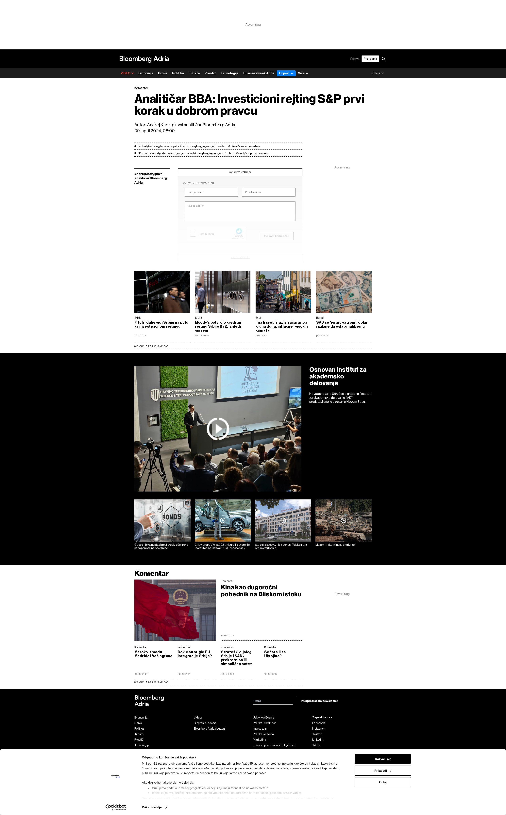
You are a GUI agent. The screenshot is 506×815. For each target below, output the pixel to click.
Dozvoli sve (383, 759)
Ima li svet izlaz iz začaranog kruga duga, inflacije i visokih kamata (282, 326)
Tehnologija (229, 73)
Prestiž (210, 73)
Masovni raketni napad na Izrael (335, 544)
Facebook (318, 723)
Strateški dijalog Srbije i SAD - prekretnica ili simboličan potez (236, 658)
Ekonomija (145, 73)
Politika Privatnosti (265, 723)
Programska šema (205, 723)
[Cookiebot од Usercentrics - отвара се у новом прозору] (115, 807)
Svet (258, 317)
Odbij (383, 782)
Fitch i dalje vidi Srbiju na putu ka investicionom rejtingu (161, 324)
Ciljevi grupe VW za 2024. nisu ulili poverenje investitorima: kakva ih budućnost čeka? (222, 546)
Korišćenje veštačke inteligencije (274, 745)
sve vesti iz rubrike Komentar (151, 682)
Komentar (151, 573)
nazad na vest (240, 257)
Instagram (318, 728)
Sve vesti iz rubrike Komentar (151, 346)
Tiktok (316, 745)
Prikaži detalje (152, 807)
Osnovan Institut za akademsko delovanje (338, 376)
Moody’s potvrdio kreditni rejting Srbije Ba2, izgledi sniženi (218, 326)
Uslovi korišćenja (263, 717)
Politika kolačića (263, 734)
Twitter (317, 734)
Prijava (355, 59)
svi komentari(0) (240, 172)
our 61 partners (159, 763)
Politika (178, 73)
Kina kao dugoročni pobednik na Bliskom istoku (261, 591)
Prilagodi (380, 770)
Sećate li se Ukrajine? (275, 654)
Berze (320, 317)
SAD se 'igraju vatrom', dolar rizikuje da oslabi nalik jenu (342, 324)
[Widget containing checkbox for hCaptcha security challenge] (216, 233)
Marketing (259, 739)
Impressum (260, 728)
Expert (284, 73)
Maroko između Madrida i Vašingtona (153, 654)
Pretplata (370, 59)
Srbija (138, 317)
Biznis (162, 73)
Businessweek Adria (259, 73)
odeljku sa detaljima (275, 798)
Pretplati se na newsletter (319, 701)
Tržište (194, 73)
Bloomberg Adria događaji (210, 728)
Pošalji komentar (276, 236)
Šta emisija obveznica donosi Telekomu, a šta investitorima (281, 546)
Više (301, 73)
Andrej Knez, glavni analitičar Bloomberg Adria (191, 124)
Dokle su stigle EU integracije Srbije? (195, 654)
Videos (198, 717)
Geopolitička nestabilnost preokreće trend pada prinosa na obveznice (161, 546)
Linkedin (317, 739)
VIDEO (125, 73)
